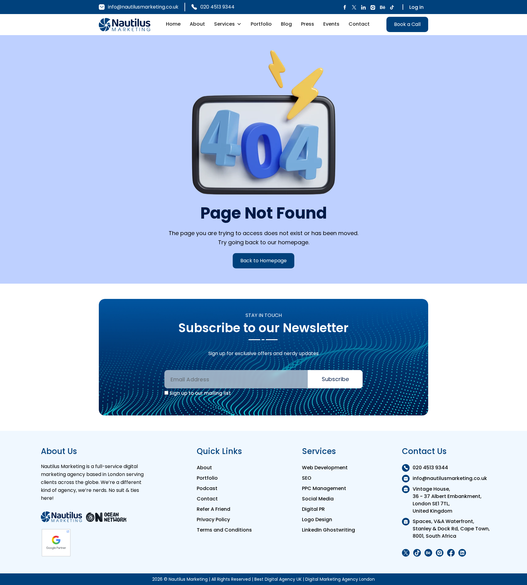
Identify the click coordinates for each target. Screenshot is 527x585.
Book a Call (407, 24)
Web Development (325, 467)
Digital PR (313, 509)
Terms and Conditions (224, 529)
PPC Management (324, 488)
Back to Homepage (263, 260)
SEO (306, 477)
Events (331, 23)
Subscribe (335, 379)
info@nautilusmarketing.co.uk (143, 6)
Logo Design (317, 519)
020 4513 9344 (217, 6)
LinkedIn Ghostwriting (328, 529)
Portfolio (261, 23)
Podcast (207, 488)
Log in (416, 7)
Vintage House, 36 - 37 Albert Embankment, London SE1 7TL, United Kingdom (447, 499)
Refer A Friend (213, 509)
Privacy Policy (213, 519)
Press (307, 23)
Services (224, 23)
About (197, 23)
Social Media (318, 498)
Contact (359, 23)
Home (173, 23)
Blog (286, 23)
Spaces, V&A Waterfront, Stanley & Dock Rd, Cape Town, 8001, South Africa (451, 529)
